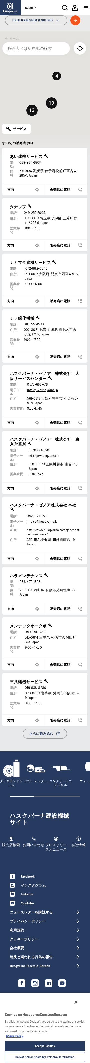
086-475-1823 (30, 582)
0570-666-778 (37, 384)
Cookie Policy (14, 1036)
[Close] (76, 1002)
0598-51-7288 (35, 632)
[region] (45, 1027)
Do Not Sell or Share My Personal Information (45, 1057)
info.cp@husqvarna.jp (42, 390)
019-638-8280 (35, 688)
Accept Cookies (45, 1046)
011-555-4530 (34, 324)
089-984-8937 (30, 162)
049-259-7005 (35, 213)
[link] (10, 7)
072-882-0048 (37, 268)
